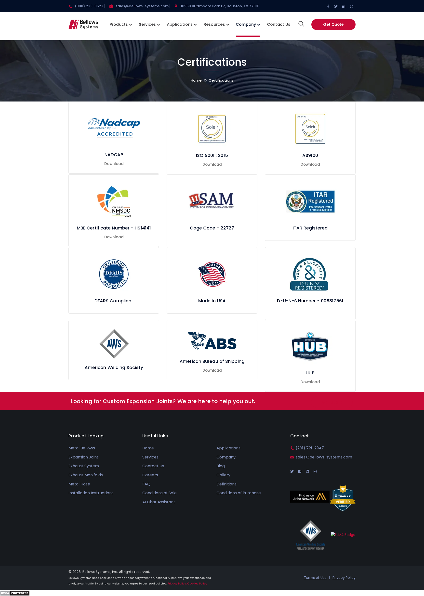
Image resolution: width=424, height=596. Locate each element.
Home (196, 80)
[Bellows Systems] (83, 25)
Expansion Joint (83, 457)
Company (226, 457)
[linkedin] (307, 471)
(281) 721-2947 (310, 448)
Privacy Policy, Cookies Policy (187, 583)
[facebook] (299, 471)
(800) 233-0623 (89, 6)
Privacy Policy (344, 577)
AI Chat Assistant (158, 502)
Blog (220, 466)
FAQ (146, 484)
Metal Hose (79, 484)
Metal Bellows (81, 448)
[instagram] (315, 471)
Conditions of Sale (159, 493)
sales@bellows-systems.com (142, 6)
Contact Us (153, 466)
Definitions (226, 484)
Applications (228, 448)
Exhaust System (83, 466)
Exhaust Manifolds (85, 475)
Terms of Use (315, 577)
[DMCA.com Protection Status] (15, 592)
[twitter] (292, 471)
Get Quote (333, 24)
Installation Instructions (91, 493)
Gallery (223, 475)
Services (150, 457)
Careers (150, 475)
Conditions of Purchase (238, 493)
